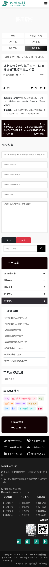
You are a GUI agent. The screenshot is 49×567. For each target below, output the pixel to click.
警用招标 (36, 48)
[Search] (41, 248)
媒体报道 (42, 511)
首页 (19, 57)
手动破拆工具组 (26, 408)
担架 (14, 408)
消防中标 (13, 41)
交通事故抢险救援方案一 (16, 360)
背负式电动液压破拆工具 (24, 398)
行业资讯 (42, 507)
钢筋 (40, 408)
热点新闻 (42, 515)
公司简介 (9, 503)
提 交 (23, 240)
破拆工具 (9, 403)
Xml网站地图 (22, 563)
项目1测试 (9, 379)
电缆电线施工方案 (13, 354)
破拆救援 (26, 507)
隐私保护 (33, 563)
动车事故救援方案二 (14, 336)
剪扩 (41, 398)
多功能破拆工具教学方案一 (17, 317)
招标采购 (28, 57)
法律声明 (43, 563)
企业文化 (9, 511)
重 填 (9, 240)
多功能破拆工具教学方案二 (17, 324)
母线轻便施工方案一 (14, 348)
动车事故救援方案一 (14, 330)
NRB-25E (20, 403)
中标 (7, 408)
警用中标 (13, 48)
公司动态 (42, 503)
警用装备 (26, 515)
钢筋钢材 (26, 503)
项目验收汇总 (36, 35)
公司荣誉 (9, 507)
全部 (13, 35)
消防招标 (36, 41)
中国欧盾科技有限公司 (28, 98)
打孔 (7, 398)
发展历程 (9, 515)
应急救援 (26, 511)
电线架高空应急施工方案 (16, 342)
